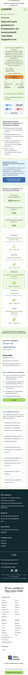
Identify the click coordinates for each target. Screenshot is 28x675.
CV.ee (3, 628)
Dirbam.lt (4, 630)
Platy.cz (17, 609)
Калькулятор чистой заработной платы (11, 503)
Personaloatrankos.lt (6, 637)
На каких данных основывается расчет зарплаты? (13, 481)
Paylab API (4, 532)
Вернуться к (8, 14)
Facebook (3, 543)
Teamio (16, 602)
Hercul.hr (17, 630)
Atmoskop (4, 614)
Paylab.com (17, 614)
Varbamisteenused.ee (7, 642)
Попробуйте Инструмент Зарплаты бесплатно (14, 179)
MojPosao (17, 623)
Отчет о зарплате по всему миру (9, 529)
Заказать (14, 400)
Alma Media (23, 578)
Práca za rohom (5, 609)
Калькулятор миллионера (8, 500)
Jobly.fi (3, 649)
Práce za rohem (5, 612)
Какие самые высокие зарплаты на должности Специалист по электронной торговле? (13, 439)
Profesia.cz (4, 605)
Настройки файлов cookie (8, 567)
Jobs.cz (4, 600)
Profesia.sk (4, 602)
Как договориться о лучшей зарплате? (11, 473)
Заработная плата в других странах (10, 498)
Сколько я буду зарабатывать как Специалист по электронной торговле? (13, 449)
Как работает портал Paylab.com (10, 518)
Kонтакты (3, 540)
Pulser (16, 635)
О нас (2, 521)
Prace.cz (4, 607)
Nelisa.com (4, 616)
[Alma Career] (14, 658)
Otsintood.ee (5, 635)
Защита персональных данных (9, 563)
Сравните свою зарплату (14, 672)
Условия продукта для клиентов (9, 516)
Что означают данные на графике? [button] (14, 93)
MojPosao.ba (18, 625)
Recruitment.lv (5, 639)
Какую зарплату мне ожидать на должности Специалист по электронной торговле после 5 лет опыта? (13, 461)
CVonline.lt (4, 623)
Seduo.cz (17, 605)
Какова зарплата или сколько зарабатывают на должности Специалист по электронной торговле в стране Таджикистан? (13, 426)
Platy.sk (17, 612)
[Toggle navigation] (25, 9)
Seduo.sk (17, 607)
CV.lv (3, 625)
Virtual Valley (18, 632)
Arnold (16, 600)
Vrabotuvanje (18, 628)
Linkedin (3, 546)
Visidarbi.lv (4, 632)
